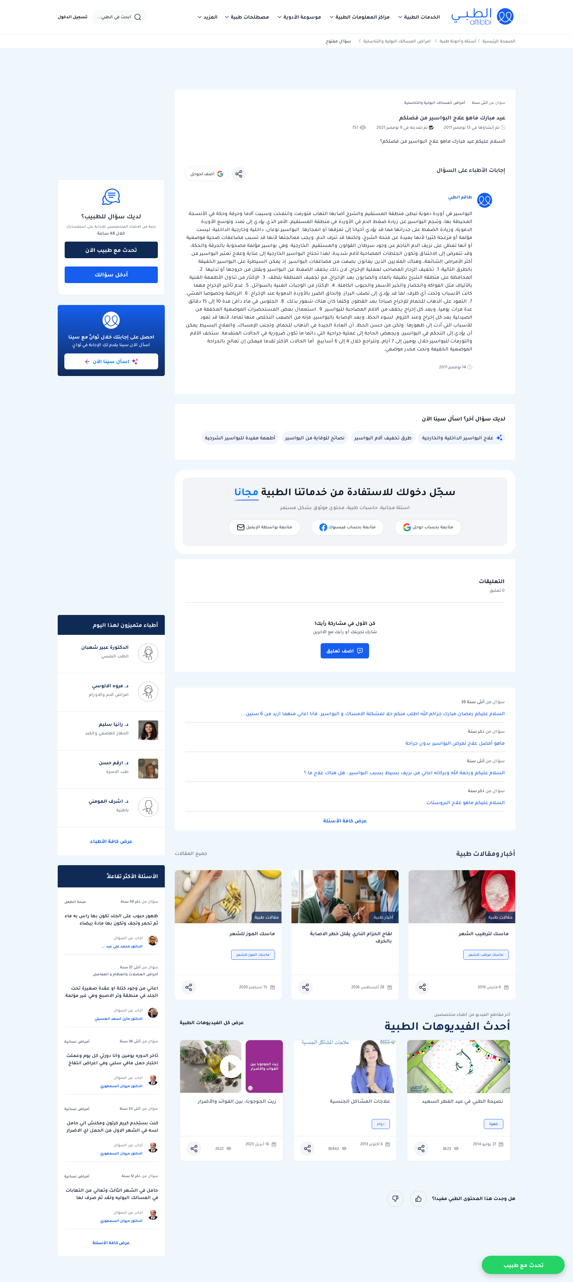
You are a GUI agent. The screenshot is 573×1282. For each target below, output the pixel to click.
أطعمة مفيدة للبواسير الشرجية (240, 437)
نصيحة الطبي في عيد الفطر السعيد (462, 1101)
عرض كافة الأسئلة (345, 821)
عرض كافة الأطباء (111, 841)
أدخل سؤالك (111, 274)
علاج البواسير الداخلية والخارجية (457, 437)
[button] (419, 17)
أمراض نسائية (77, 1041)
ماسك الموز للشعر (252, 934)
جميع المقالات (191, 853)
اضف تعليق (340, 651)
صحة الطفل (75, 902)
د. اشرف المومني (109, 801)
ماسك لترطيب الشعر (484, 934)
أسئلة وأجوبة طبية (458, 41)
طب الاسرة (117, 771)
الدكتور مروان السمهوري (121, 1086)
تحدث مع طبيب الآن (111, 250)
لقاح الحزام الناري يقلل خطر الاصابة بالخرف (351, 937)
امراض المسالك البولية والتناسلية (397, 41)
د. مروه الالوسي (110, 686)
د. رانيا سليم (114, 724)
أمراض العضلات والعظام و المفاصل (125, 974)
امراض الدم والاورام (109, 694)
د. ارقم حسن (114, 763)
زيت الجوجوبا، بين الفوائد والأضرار (237, 1101)
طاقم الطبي (460, 196)
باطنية (122, 810)
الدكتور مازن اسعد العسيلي (119, 1018)
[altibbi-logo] (483, 17)
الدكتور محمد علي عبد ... (122, 946)
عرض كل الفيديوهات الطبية (212, 1022)
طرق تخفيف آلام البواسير (383, 437)
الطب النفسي (115, 656)
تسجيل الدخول (73, 17)
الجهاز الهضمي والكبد (107, 733)
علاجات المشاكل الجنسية (360, 1101)
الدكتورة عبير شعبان (105, 647)
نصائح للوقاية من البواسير (315, 437)
